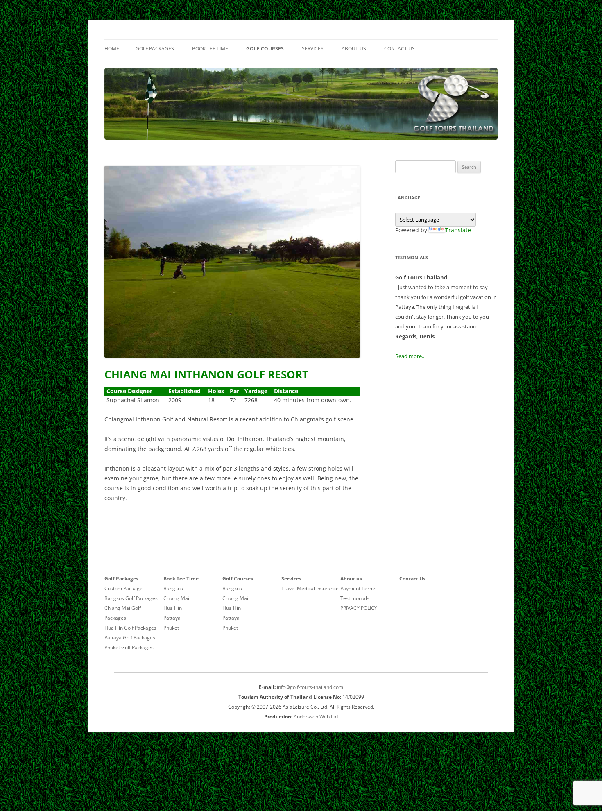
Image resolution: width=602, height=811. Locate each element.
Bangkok (173, 588)
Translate (458, 230)
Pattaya (172, 617)
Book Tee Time (210, 48)
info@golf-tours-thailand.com (310, 687)
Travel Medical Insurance (310, 588)
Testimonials (354, 598)
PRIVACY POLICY (358, 608)
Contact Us (399, 48)
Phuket (171, 627)
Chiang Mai (176, 598)
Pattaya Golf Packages (129, 637)
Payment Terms (358, 588)
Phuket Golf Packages (129, 647)
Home (111, 48)
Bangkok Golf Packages (131, 598)
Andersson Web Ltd (316, 716)
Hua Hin (172, 608)
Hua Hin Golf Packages (130, 627)
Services (313, 48)
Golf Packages (155, 48)
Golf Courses (265, 48)
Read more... (410, 356)
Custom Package (123, 588)
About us (354, 48)
